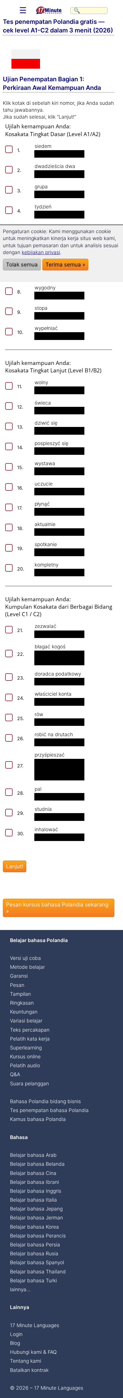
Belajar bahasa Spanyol (37, 1262)
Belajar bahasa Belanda (37, 1164)
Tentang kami (25, 1361)
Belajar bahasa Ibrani (34, 1182)
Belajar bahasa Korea (34, 1227)
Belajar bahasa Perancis (38, 1236)
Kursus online (25, 1056)
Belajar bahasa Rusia (34, 1253)
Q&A (15, 1074)
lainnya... (20, 1289)
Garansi (19, 976)
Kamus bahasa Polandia (38, 1119)
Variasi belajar (26, 1021)
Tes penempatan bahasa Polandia (49, 1110)
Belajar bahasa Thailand (38, 1272)
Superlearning (26, 1048)
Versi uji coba (25, 958)
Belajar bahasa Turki (33, 1280)
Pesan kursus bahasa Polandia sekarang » (57, 907)
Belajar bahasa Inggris (35, 1191)
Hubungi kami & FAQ (33, 1352)
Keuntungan (23, 1012)
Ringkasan (22, 1003)
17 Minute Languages (34, 1325)
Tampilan (20, 994)
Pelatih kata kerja (30, 1039)
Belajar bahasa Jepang (36, 1209)
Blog (15, 1343)
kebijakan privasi (41, 252)
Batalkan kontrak (29, 1370)
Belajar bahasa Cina (33, 1173)
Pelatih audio (25, 1065)
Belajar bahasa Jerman (36, 1218)
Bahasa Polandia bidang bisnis (45, 1101)
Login (16, 1334)
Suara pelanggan (29, 1083)
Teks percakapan (29, 1030)
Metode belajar (27, 967)
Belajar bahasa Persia (35, 1245)
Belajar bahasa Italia (33, 1200)
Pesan (17, 985)
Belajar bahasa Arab (33, 1155)
